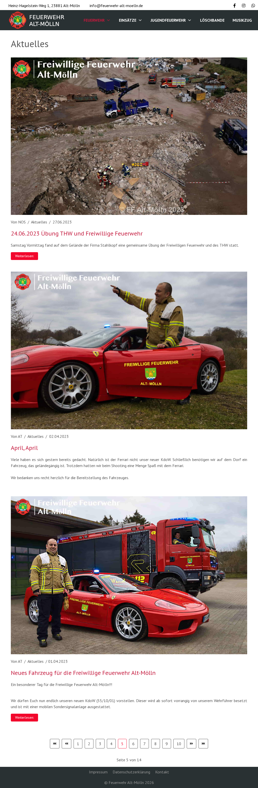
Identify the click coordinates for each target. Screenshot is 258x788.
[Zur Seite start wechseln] (54, 743)
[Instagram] (243, 5)
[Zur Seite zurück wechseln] (66, 743)
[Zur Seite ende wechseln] (203, 743)
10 (179, 743)
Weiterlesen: (24, 256)
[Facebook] (234, 5)
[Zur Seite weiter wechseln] (191, 743)
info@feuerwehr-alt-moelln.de (116, 5)
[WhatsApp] (253, 5)
